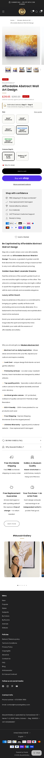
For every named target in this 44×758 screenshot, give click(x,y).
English (20, 737)
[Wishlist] (32, 11)
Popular (5, 604)
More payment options (22, 184)
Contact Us (6, 659)
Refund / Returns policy (11, 639)
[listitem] (22, 3)
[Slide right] (40, 70)
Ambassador (7, 670)
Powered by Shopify (22, 752)
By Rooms (6, 620)
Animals (5, 624)
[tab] (17, 585)
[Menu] (3, 11)
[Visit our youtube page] (16, 686)
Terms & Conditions (9, 643)
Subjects (5, 612)
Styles (4, 608)
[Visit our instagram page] (7, 686)
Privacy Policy (7, 647)
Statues (5, 628)
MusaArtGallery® (8, 83)
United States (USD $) (21, 733)
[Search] (36, 11)
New (4, 600)
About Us (5, 655)
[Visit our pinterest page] (12, 686)
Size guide (38, 112)
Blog (4, 666)
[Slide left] (3, 70)
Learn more (11, 524)
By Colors (5, 616)
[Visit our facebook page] (3, 686)
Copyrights (6, 651)
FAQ (3, 662)
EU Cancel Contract (9, 674)
